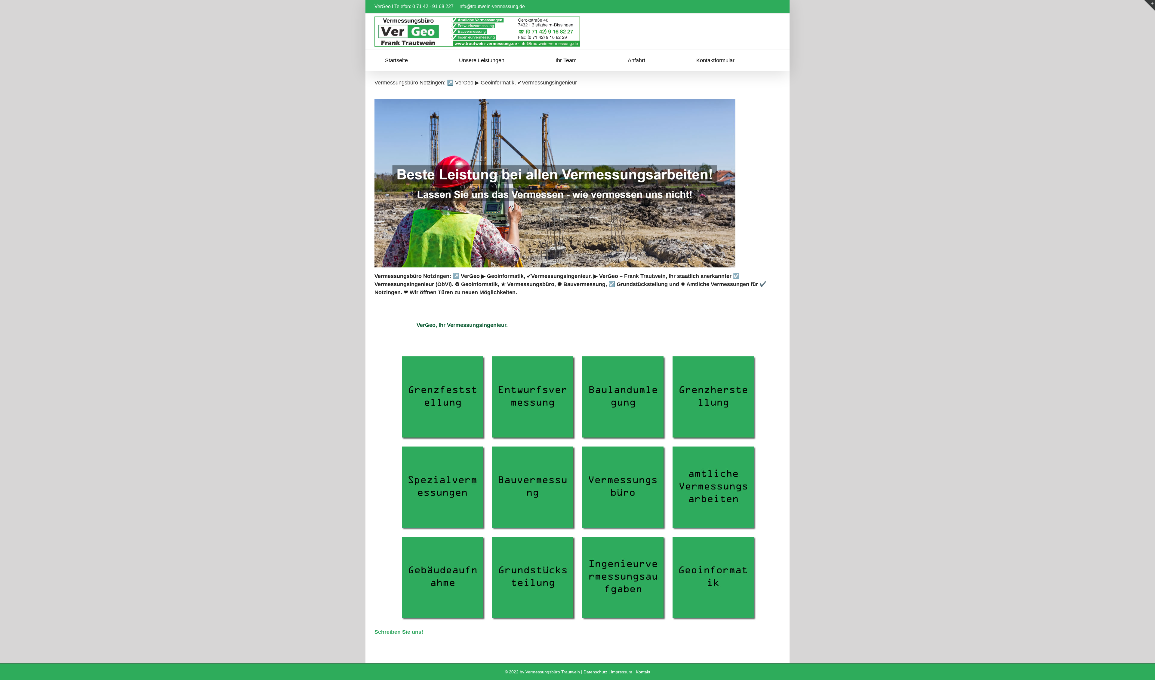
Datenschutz (595, 671)
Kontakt (643, 671)
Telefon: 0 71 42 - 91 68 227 (424, 6)
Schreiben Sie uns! (398, 632)
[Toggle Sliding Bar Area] (1149, 5)
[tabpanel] (577, 494)
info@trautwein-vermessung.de (491, 6)
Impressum (621, 671)
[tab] (462, 325)
